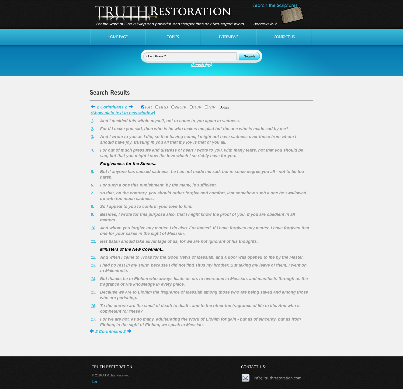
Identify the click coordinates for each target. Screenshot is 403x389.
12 (93, 257)
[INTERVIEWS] (228, 37)
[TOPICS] (173, 37)
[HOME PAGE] (117, 37)
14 (93, 278)
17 (93, 319)
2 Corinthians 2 (112, 107)
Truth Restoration (200, 14)
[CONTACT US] (284, 37)
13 (93, 265)
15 (93, 292)
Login (95, 381)
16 (93, 305)
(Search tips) (201, 65)
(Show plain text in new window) (123, 113)
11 (93, 241)
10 (93, 228)
